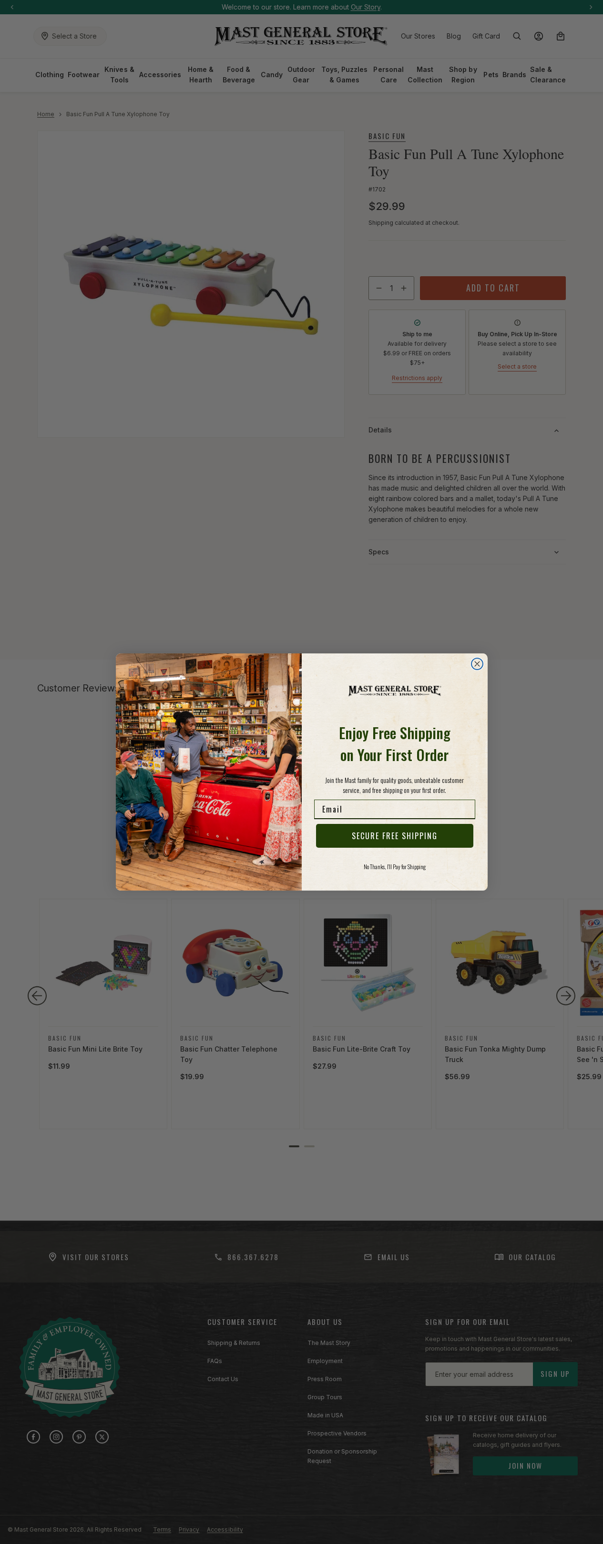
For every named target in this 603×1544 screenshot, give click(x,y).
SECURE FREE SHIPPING (395, 836)
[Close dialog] (477, 664)
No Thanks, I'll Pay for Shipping (395, 866)
